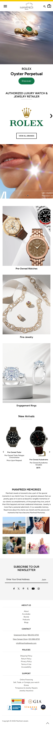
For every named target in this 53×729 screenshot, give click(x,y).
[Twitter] (19, 589)
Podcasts (26, 620)
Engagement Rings (26, 405)
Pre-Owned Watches (26, 268)
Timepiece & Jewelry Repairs (26, 688)
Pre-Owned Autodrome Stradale (39, 464)
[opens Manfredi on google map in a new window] (31, 710)
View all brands (26, 136)
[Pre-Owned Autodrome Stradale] (39, 441)
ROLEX (26, 69)
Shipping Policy (26, 656)
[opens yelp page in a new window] (18, 703)
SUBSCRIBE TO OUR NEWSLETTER (26, 568)
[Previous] (3, 452)
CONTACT (26, 629)
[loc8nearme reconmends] (43, 710)
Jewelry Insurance (26, 691)
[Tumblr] (28, 589)
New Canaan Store (20, 639)
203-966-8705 (34, 639)
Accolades (26, 614)
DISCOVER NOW (33, 171)
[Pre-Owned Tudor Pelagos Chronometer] (14, 437)
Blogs (26, 622)
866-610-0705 (33, 635)
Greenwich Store (20, 635)
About (26, 611)
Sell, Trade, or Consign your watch (26, 682)
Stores (26, 685)
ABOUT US (26, 605)
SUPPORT (26, 673)
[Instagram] (39, 589)
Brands (26, 617)
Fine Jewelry (26, 337)
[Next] (49, 452)
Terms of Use (26, 664)
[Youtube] (33, 589)
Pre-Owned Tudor (14, 452)
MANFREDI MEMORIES (26, 489)
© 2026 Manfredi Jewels (19, 721)
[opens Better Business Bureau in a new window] (14, 710)
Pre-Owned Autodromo (38, 460)
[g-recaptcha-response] (26, 727)
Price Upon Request (14, 460)
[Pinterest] (23, 589)
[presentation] (51, 117)
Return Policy (26, 659)
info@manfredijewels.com (26, 643)
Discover (26, 81)
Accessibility (26, 667)
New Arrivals (26, 416)
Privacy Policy (26, 661)
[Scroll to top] (47, 723)
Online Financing (26, 680)
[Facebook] (14, 589)
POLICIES (26, 650)
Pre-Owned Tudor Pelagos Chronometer (14, 456)
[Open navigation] (5, 6)
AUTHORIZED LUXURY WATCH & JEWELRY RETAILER (27, 95)
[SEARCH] (44, 7)
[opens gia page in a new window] (35, 703)
